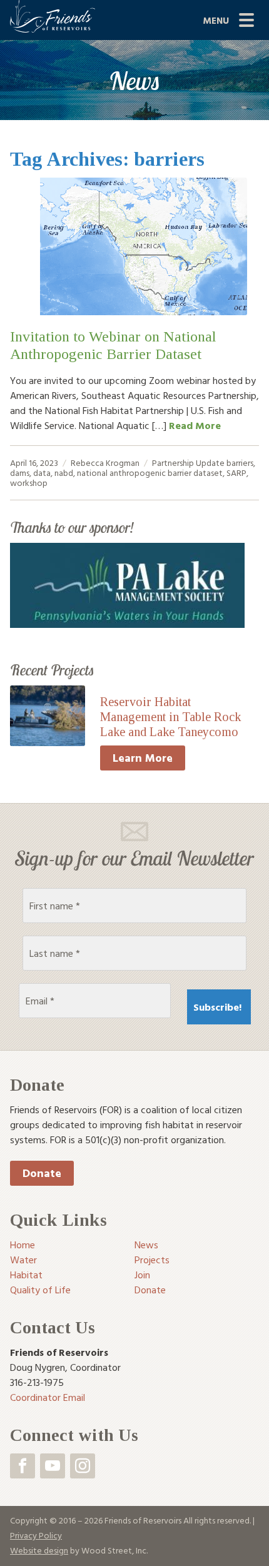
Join (142, 1274)
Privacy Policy (36, 1535)
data (42, 472)
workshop (29, 482)
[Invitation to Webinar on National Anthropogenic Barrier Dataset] (134, 246)
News (146, 1244)
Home (22, 1244)
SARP (236, 472)
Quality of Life (40, 1289)
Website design (39, 1550)
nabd (63, 472)
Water (23, 1259)
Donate (42, 1172)
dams (19, 472)
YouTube (52, 1465)
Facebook (22, 1465)
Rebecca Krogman (105, 462)
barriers (239, 462)
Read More (195, 425)
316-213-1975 (37, 1382)
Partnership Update (188, 462)
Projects (152, 1259)
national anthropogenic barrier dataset (150, 472)
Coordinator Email (47, 1397)
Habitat (26, 1274)
